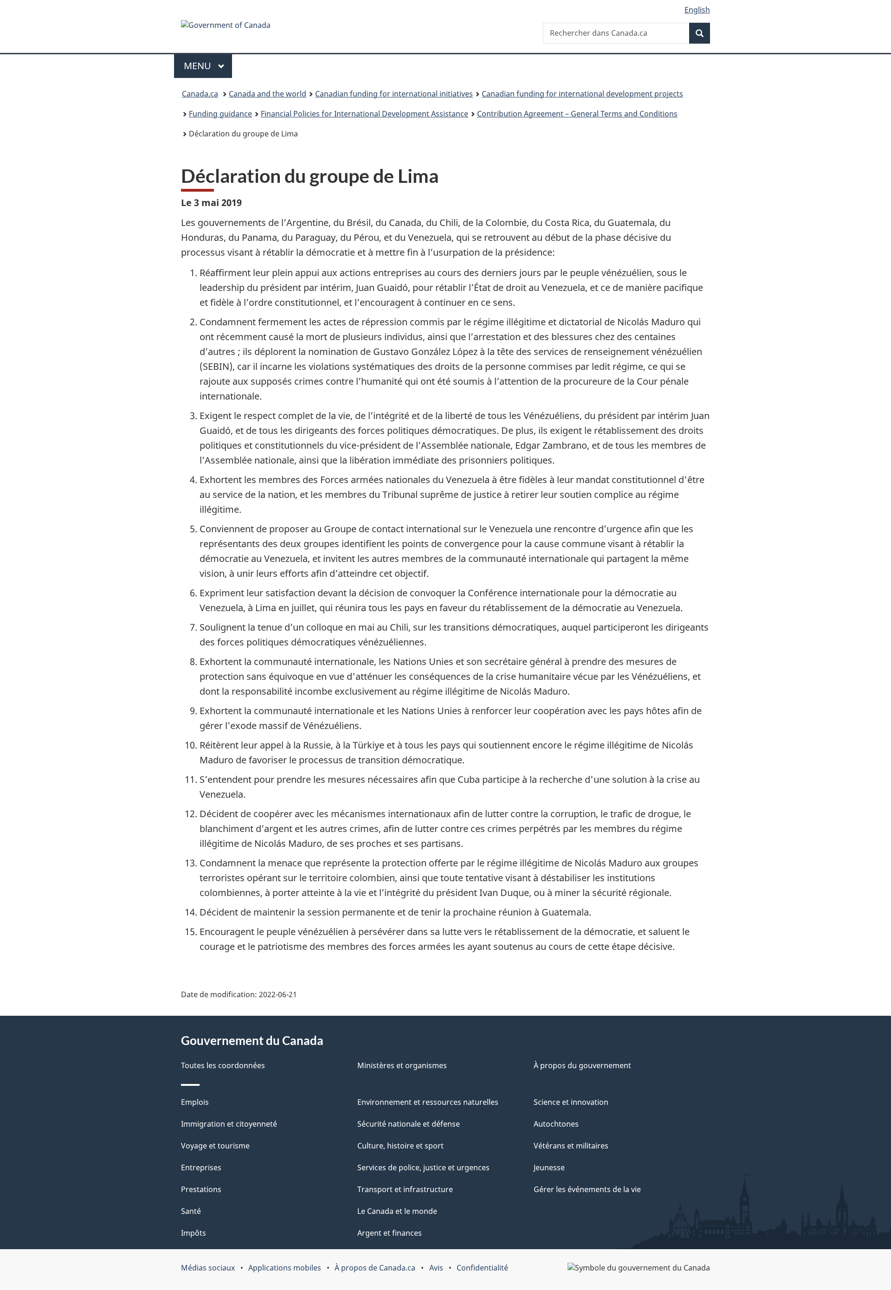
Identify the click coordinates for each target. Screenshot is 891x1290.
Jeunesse (549, 1167)
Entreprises (201, 1167)
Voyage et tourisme (215, 1146)
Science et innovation (571, 1102)
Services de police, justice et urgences (423, 1167)
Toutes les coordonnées (223, 1065)
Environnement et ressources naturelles (427, 1102)
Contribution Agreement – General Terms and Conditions (577, 114)
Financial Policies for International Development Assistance (364, 114)
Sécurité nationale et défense (408, 1124)
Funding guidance (220, 114)
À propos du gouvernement (582, 1065)
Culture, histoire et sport (400, 1146)
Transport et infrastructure (405, 1189)
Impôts (193, 1233)
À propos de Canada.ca (375, 1268)
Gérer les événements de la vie (587, 1189)
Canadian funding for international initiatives (394, 94)
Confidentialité (482, 1268)
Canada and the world (267, 94)
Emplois (195, 1102)
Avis (436, 1268)
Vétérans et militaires (571, 1146)
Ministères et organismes (402, 1065)
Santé (191, 1211)
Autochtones (556, 1124)
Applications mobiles (284, 1268)
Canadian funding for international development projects (582, 94)
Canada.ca (200, 94)
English (697, 10)
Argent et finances (389, 1233)
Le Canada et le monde (397, 1211)
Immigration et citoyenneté (229, 1124)
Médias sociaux (208, 1268)
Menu (198, 65)
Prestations (201, 1189)
